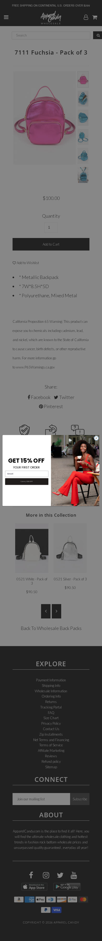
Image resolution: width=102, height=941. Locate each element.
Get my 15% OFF (27, 481)
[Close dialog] (96, 438)
